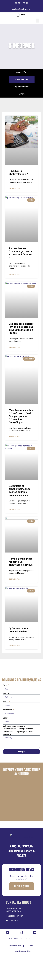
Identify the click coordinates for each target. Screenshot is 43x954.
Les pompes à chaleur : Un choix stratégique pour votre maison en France (21, 328)
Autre (31, 731)
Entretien (9, 731)
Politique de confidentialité (21, 951)
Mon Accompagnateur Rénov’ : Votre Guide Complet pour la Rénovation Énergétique (21, 416)
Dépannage (20, 731)
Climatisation (10, 729)
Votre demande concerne (14, 726)
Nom (5, 685)
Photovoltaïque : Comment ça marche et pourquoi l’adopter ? (20, 253)
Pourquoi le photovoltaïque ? (18, 172)
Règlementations (22, 87)
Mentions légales (15, 946)
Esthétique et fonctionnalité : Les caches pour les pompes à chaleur (19, 490)
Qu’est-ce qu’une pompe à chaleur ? (19, 630)
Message (7, 734)
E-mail (6, 702)
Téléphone (8, 710)
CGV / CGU (29, 946)
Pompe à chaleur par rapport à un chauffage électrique (21, 561)
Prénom (6, 693)
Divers (22, 94)
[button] (37, 21)
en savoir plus (14, 188)
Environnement (22, 79)
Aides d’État (21, 72)
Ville (5, 718)
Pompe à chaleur (26, 729)
